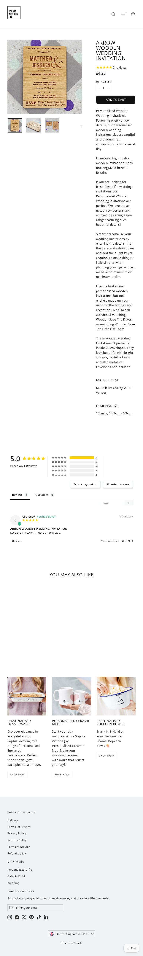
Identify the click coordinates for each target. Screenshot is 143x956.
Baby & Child (16, 876)
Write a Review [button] (120, 484)
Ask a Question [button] (87, 484)
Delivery (13, 820)
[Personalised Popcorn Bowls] (116, 696)
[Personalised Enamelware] (26, 696)
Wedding (13, 883)
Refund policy (16, 853)
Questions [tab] (42, 494)
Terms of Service (18, 847)
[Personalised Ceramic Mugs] (71, 696)
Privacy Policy (16, 833)
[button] (124, 540)
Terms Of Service (18, 827)
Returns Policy (17, 840)
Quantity (103, 82)
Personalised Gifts (19, 869)
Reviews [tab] (17, 494)
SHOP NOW (17, 774)
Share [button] (18, 540)
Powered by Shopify (71, 942)
